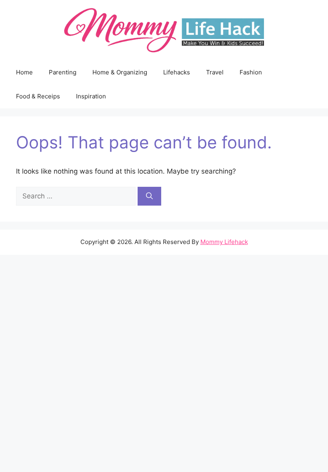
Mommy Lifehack (224, 242)
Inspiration (91, 96)
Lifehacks (176, 72)
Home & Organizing (119, 72)
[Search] (149, 196)
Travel (215, 72)
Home (24, 72)
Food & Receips (38, 96)
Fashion (251, 72)
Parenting (62, 72)
